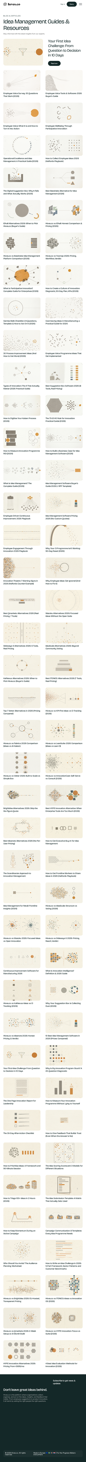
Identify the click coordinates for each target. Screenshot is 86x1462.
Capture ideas (8, 1413)
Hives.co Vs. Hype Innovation (10, 1435)
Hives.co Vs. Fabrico (29, 1445)
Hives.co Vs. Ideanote (11, 1441)
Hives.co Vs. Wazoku (29, 1433)
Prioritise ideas (9, 1419)
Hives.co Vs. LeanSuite (30, 1442)
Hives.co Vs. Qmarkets (12, 1438)
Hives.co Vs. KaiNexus (11, 1444)
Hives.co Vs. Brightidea (12, 1431)
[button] (80, 4)
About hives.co (27, 1413)
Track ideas (7, 1416)
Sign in (63, 4)
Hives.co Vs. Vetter (28, 1439)
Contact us (25, 1416)
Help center (25, 1419)
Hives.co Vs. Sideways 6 (30, 1430)
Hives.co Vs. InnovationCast (32, 1436)
